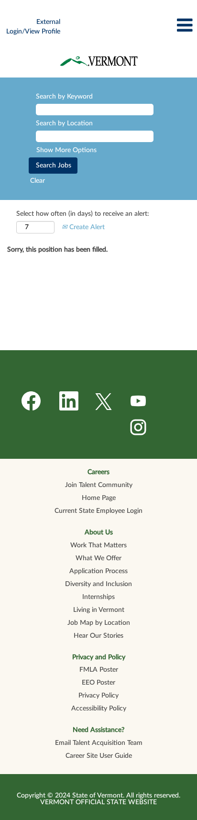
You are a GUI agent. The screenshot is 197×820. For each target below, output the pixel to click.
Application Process (98, 571)
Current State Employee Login (98, 511)
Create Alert (86, 227)
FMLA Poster (98, 669)
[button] (131, 25)
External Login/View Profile (33, 27)
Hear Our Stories (98, 635)
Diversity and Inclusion (98, 584)
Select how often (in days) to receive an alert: (82, 214)
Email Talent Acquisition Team (98, 743)
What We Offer (98, 558)
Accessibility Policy (98, 708)
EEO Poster (98, 682)
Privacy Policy (98, 695)
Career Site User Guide (99, 756)
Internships (98, 597)
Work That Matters (98, 545)
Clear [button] (37, 180)
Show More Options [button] (66, 150)
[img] (98, 61)
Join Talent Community (98, 485)
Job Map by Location (98, 623)
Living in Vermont (98, 610)
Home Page (99, 498)
